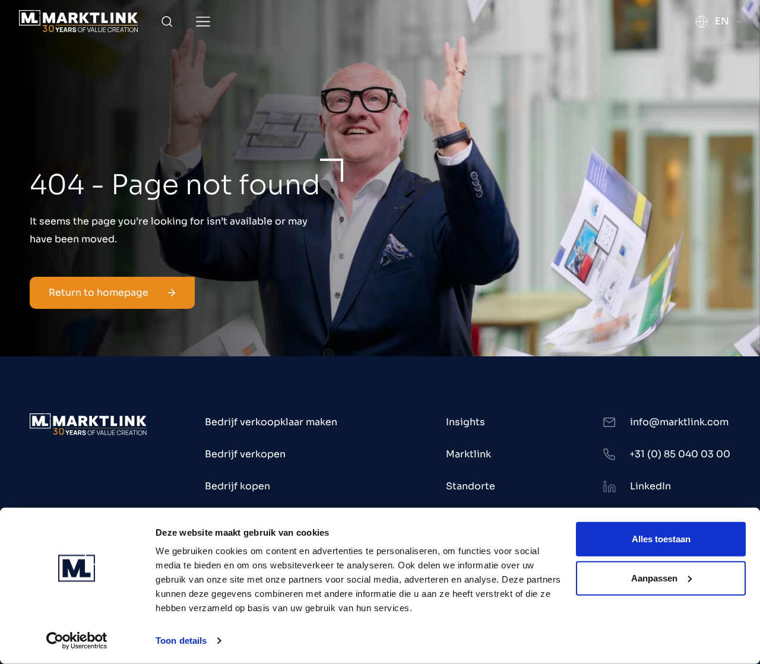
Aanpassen (654, 578)
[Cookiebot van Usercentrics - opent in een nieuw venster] (77, 641)
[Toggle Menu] (203, 22)
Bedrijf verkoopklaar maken (271, 422)
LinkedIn (650, 486)
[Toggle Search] (167, 21)
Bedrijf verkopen (245, 454)
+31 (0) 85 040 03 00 (679, 454)
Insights (465, 422)
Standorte (470, 486)
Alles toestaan (661, 539)
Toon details (181, 640)
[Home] (78, 21)
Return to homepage (98, 292)
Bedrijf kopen (237, 486)
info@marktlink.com (679, 422)
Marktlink (468, 454)
